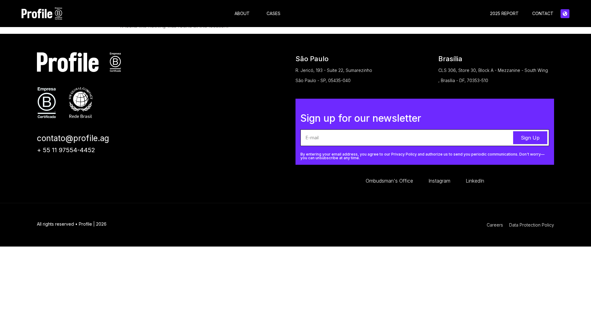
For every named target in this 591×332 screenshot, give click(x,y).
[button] (565, 13)
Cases (273, 13)
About (242, 13)
